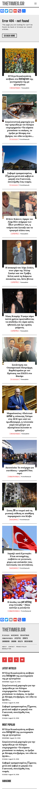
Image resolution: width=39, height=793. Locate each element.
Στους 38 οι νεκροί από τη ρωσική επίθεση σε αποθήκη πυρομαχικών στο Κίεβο (19, 513)
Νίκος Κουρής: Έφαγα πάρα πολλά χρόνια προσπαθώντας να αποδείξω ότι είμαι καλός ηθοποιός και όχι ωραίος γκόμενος (19, 322)
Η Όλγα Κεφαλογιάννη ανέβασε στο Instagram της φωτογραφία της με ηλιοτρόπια (19, 80)
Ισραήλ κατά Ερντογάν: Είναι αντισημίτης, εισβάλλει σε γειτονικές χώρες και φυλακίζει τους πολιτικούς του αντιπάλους (19, 559)
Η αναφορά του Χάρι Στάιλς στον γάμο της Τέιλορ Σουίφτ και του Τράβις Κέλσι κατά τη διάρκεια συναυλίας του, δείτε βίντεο (19, 273)
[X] (16, 659)
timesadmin (25, 88)
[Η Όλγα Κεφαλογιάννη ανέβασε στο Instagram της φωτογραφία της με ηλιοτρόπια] (19, 62)
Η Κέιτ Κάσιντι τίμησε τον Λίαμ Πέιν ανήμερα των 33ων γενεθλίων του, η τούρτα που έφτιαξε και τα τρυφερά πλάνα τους (19, 224)
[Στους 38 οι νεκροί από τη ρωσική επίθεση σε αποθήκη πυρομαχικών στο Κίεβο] (19, 496)
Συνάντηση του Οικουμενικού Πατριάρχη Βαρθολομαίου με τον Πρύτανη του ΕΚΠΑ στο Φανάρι (19, 370)
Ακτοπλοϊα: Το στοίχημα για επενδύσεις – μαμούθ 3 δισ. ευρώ (19, 470)
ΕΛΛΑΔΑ (14, 139)
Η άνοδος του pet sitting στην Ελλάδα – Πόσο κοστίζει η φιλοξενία (19, 604)
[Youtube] (22, 659)
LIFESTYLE (15, 234)
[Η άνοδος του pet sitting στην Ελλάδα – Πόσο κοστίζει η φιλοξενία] (19, 588)
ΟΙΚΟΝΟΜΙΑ (14, 476)
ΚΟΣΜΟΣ (14, 519)
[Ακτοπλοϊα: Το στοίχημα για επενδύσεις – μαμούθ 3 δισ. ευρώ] (19, 454)
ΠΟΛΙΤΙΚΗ (15, 88)
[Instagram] (10, 659)
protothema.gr (24, 139)
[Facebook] (4, 659)
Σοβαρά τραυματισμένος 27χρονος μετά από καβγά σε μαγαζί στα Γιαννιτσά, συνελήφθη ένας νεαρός (19, 177)
